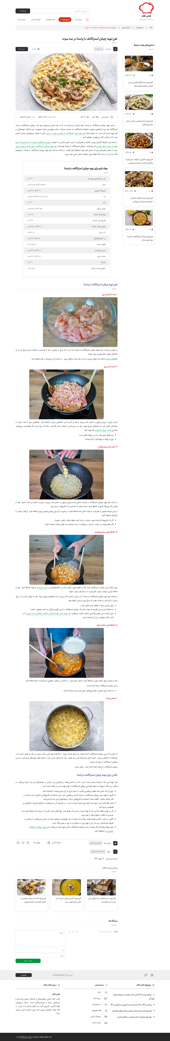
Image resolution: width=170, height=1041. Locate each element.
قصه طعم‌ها (50, 19)
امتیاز (115, 931)
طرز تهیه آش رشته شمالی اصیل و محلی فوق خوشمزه (132, 1010)
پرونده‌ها (78, 19)
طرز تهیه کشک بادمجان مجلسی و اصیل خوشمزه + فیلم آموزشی (33, 900)
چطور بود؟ (36, 842)
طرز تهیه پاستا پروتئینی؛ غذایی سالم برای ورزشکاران (139, 122)
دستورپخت (65, 19)
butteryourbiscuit (98, 851)
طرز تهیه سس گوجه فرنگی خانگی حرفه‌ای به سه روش (49, 613)
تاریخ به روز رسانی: (111, 858)
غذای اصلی (126, 27)
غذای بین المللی (95, 843)
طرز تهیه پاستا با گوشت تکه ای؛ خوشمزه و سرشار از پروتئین (141, 199)
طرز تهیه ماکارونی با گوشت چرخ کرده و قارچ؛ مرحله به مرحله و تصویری (139, 161)
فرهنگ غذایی (35, 19)
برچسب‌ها (107, 843)
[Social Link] (146, 975)
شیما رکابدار (99, 49)
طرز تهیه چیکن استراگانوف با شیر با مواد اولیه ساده (140, 238)
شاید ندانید (21, 19)
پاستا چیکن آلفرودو (103, 430)
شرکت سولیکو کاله (26, 1037)
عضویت (23, 975)
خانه (87, 19)
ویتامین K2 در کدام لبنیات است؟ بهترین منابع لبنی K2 (131, 1004)
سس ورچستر (42, 587)
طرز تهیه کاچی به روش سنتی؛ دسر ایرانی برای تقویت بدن (68, 900)
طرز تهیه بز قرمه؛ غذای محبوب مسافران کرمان (134, 1016)
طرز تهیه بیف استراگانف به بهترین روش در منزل (65, 133)
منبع (109, 851)
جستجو (24, 11)
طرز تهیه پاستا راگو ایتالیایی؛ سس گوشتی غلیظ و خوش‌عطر (140, 84)
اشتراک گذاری (56, 842)
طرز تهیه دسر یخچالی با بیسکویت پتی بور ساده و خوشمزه (102, 900)
